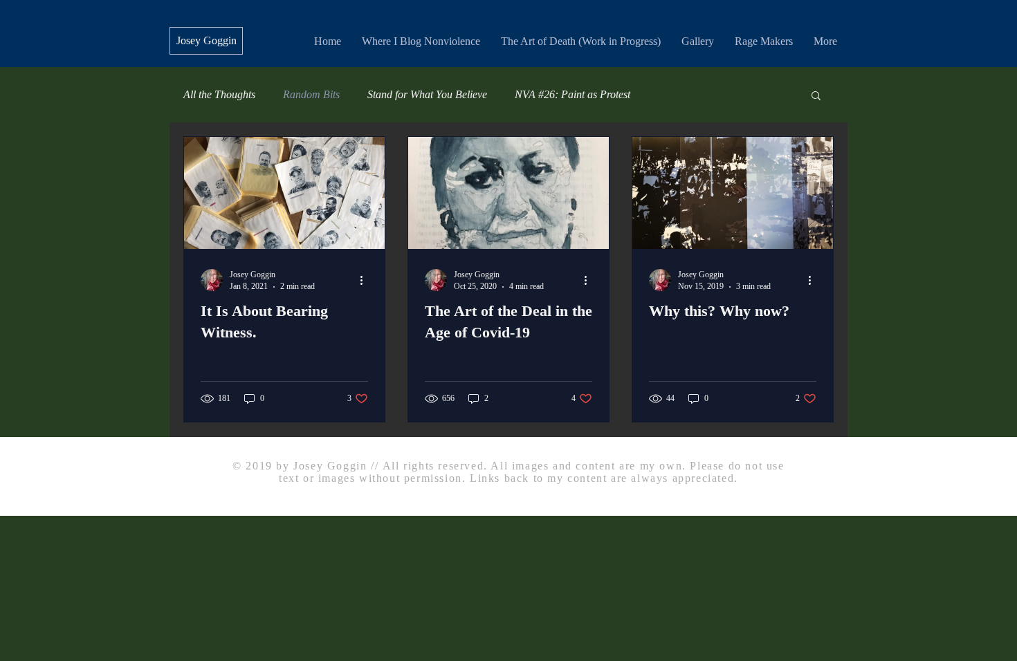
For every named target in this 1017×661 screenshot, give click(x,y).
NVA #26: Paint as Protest (572, 94)
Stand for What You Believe (427, 94)
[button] (816, 96)
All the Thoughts (219, 94)
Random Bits (311, 94)
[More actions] (366, 280)
